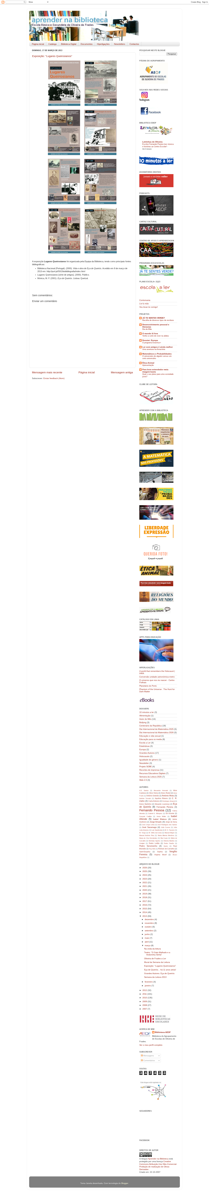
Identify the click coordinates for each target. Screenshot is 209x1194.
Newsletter (144, 763)
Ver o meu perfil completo (150, 1045)
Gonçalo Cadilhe (145, 816)
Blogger (124, 1183)
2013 (145, 916)
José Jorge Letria (148, 824)
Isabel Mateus (160, 819)
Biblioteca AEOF (163, 1032)
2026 (145, 868)
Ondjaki (142, 843)
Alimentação (144, 716)
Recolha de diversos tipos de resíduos (158, 320)
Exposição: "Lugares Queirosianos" (52, 56)
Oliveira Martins (169, 841)
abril (147, 942)
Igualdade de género (148, 760)
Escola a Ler (145, 743)
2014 (145, 912)
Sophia (160, 852)
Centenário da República (150, 726)
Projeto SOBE (145, 767)
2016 (145, 905)
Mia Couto (164, 838)
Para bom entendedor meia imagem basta (155, 371)
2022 (145, 882)
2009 (145, 1001)
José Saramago (149, 827)
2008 (145, 1005)
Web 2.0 (143, 780)
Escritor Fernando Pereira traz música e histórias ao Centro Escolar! (158, 145)
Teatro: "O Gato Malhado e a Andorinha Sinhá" (157, 953)
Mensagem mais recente (47, 372)
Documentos (87, 44)
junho (147, 934)
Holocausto (144, 756)
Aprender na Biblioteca (158, 1159)
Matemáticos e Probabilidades (157, 354)
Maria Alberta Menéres (166, 835)
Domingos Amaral (168, 801)
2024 (145, 875)
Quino (166, 846)
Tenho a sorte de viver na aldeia (155, 336)
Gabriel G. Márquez (155, 813)
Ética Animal (148, 363)
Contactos (134, 44)
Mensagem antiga (122, 372)
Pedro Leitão (154, 843)
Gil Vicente (170, 813)
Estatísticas (144, 746)
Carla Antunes (153, 801)
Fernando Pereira (165, 807)
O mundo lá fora (150, 333)
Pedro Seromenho (148, 846)
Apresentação (148, 365)
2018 (145, 897)
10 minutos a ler (146, 712)
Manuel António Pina (146, 835)
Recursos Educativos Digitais (152, 773)
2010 (145, 998)
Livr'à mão (144, 304)
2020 (145, 890)
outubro (148, 927)
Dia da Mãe (147, 329)
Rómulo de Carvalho (166, 849)
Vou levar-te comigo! (148, 307)
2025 (145, 871)
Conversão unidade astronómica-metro (157, 677)
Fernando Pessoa (151, 810)
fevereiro (149, 982)
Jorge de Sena (171, 822)
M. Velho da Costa (155, 833)
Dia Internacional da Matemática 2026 (156, 732)
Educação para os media (150, 739)
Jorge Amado (156, 822)
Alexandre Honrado (161, 790)
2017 (145, 901)
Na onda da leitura (152, 949)
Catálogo (52, 44)
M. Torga (142, 833)
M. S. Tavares (170, 830)
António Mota (168, 796)
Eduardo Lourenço (162, 804)
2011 (144, 994)
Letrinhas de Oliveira (152, 142)
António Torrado (145, 798)
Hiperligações (103, 44)
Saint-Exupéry (144, 852)
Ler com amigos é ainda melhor (157, 347)
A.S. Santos (144, 790)
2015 (145, 909)
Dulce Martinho (145, 804)
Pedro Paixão (169, 843)
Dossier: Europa (150, 340)
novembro (149, 923)
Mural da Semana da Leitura (157, 962)
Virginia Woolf (160, 855)
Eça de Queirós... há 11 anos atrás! (160, 970)
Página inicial (38, 44)
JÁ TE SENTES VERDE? (153, 318)
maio (147, 938)
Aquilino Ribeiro (161, 798)
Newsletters (119, 44)
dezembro (149, 919)
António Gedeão (152, 796)
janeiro (148, 986)
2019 (145, 894)
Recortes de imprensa (149, 770)
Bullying (142, 722)
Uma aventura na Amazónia (153, 349)
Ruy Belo (152, 849)
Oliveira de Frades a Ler (155, 958)
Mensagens (148, 1056)
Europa (142, 750)
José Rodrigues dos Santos (167, 824)
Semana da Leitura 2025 (150, 777)
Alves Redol (165, 793)
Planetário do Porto (148, 686)
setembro (149, 931)
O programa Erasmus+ (151, 343)
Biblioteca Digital (68, 44)
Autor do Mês (145, 719)
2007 (145, 1009)
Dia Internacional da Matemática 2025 (156, 729)
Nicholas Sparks (154, 841)
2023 (145, 879)
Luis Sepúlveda (157, 830)
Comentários (149, 1060)
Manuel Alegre (169, 833)
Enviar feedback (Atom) (54, 378)
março (148, 945)
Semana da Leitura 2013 (155, 977)
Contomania (144, 300)
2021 (145, 886)
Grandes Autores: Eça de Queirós (159, 973)
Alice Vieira (153, 793)
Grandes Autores (147, 753)
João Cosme (165, 827)
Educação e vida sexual (150, 736)
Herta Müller (161, 816)
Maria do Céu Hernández (148, 838)
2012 (145, 990)
